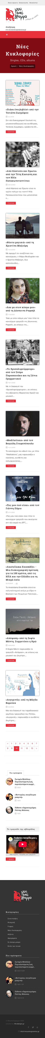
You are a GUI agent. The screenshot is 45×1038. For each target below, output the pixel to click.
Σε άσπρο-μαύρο (14, 942)
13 (32, 748)
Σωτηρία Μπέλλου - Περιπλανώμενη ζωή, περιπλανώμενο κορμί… (25, 781)
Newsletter (33, 3)
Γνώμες (10, 926)
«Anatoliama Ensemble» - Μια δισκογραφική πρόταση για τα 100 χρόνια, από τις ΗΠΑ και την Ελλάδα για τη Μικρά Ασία (22, 573)
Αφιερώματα (12, 938)
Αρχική (13, 66)
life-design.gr (19, 1024)
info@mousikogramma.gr (29, 1031)
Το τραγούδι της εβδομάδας (21, 829)
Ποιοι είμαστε (13, 3)
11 (22, 748)
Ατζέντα (11, 934)
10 (16, 748)
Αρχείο (11, 859)
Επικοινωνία (23, 3)
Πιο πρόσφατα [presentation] (15, 773)
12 (27, 748)
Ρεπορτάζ (11, 922)
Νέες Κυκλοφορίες (26, 66)
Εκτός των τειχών (14, 946)
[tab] (16, 772)
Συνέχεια (11, 132)
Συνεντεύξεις (13, 919)
